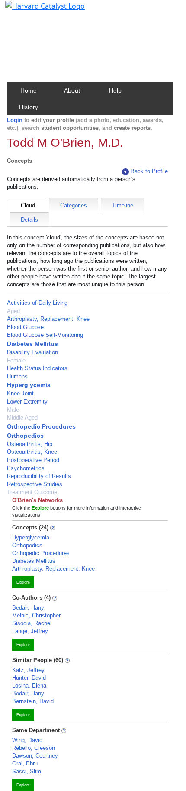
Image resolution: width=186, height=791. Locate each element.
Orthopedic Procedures (41, 426)
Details (29, 219)
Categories (73, 205)
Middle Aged (22, 417)
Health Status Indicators (37, 368)
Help (115, 90)
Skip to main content (36, 10)
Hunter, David (29, 678)
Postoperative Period (33, 460)
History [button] (28, 106)
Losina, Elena (29, 685)
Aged (13, 311)
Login (14, 120)
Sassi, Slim (26, 771)
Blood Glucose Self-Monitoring (45, 335)
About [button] (72, 90)
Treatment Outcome (32, 492)
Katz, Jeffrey (28, 670)
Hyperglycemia (29, 384)
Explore (23, 582)
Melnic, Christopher (36, 615)
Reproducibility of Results (39, 476)
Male (13, 410)
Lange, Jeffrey (30, 631)
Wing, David (27, 740)
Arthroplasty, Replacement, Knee (48, 319)
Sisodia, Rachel (31, 623)
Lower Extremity (27, 401)
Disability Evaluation (32, 352)
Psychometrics (26, 468)
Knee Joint (20, 393)
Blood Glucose (25, 327)
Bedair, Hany (28, 607)
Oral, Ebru (25, 763)
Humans (17, 376)
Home (28, 90)
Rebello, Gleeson (33, 748)
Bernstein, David (33, 701)
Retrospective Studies (34, 484)
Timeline (122, 205)
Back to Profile (149, 171)
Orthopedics (25, 435)
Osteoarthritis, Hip (29, 444)
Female (16, 360)
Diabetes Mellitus (32, 343)
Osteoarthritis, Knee (32, 452)
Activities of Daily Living (37, 303)
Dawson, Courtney (35, 755)
